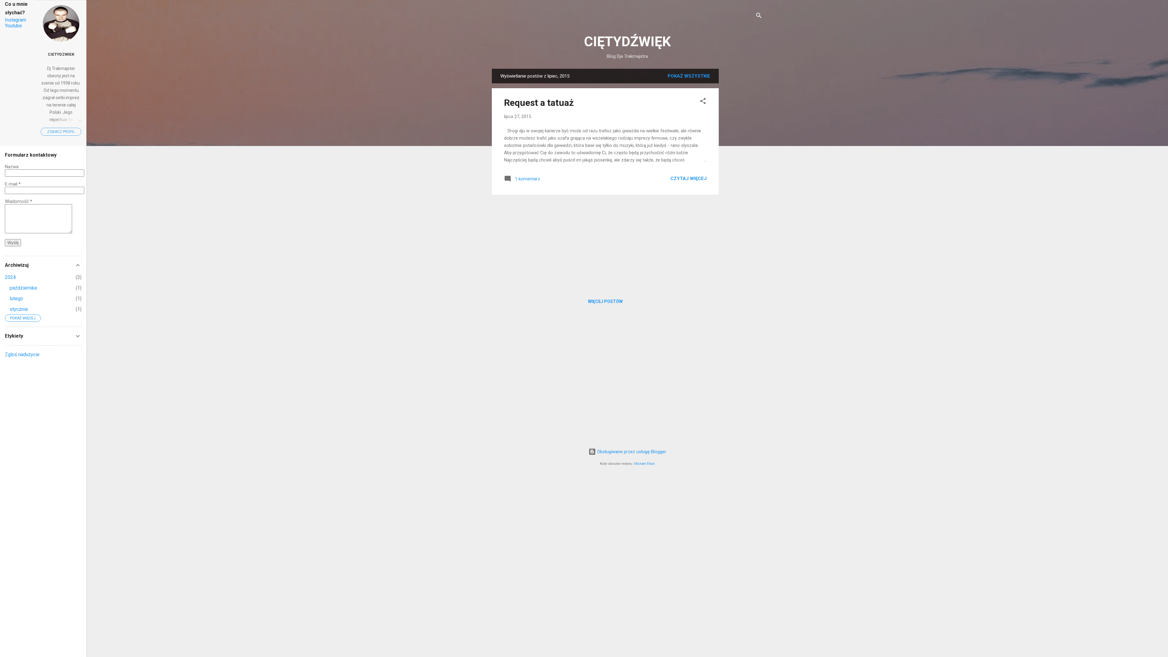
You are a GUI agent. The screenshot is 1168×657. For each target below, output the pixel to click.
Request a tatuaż (539, 102)
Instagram (15, 20)
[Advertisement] (743, 160)
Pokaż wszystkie (689, 76)
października (23, 288)
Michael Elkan (644, 464)
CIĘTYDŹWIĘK (627, 41)
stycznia (19, 309)
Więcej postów (605, 301)
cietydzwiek (61, 54)
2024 (10, 277)
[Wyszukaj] (759, 16)
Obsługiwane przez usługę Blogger (631, 451)
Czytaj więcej (688, 178)
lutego (16, 298)
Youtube (13, 26)
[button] (703, 102)
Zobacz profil (61, 132)
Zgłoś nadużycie (22, 354)
